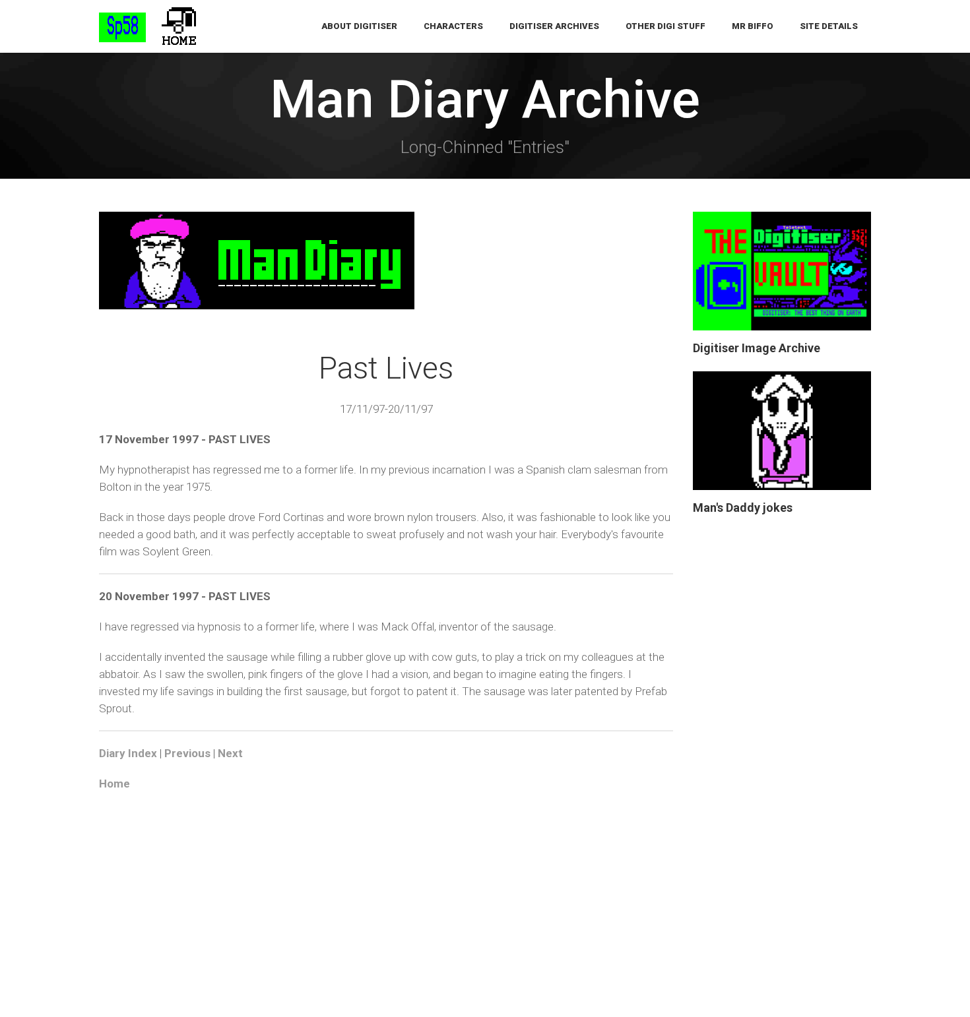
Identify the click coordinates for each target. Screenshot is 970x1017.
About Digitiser (359, 26)
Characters (453, 26)
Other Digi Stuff (665, 26)
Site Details (829, 26)
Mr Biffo (752, 26)
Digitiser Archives (554, 26)
